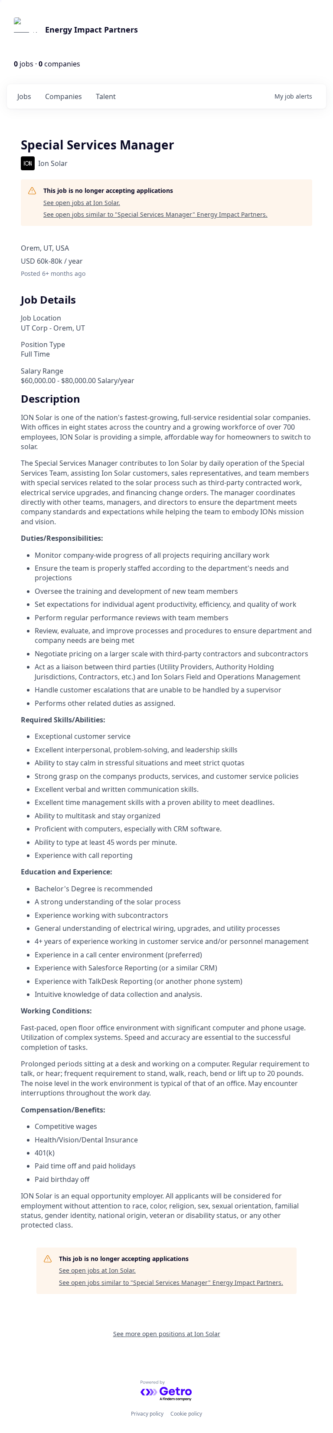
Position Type (43, 344)
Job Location (41, 318)
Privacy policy (147, 1413)
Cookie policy (186, 1413)
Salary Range (42, 371)
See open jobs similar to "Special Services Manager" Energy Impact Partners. (155, 214)
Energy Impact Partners (91, 29)
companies (63, 96)
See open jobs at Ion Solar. (81, 203)
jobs (24, 96)
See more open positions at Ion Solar (166, 1334)
